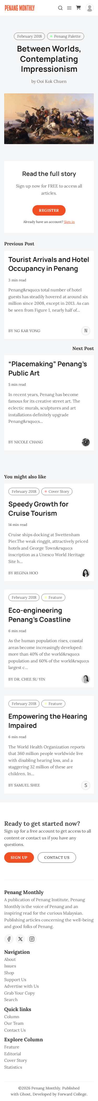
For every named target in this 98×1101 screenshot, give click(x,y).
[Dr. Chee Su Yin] (86, 679)
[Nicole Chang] (86, 442)
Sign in (69, 222)
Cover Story (59, 491)
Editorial (12, 1053)
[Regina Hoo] (86, 573)
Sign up (19, 857)
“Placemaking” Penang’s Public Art (47, 368)
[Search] (60, 8)
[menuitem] (49, 959)
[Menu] (69, 8)
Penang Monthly (45, 1088)
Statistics (13, 1067)
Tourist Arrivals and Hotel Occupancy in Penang (48, 264)
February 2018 (29, 36)
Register (49, 210)
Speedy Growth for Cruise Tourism (38, 508)
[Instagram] (32, 939)
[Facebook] (9, 939)
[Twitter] (20, 939)
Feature (55, 597)
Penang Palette (67, 36)
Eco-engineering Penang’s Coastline (39, 615)
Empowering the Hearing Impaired (47, 721)
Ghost (25, 1094)
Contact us (57, 857)
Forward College (72, 1094)
